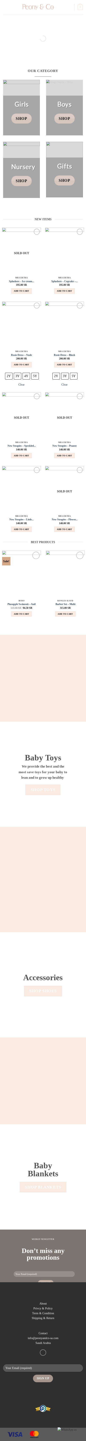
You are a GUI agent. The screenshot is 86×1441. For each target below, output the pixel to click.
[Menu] (5, 7)
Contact (43, 1333)
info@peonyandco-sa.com (43, 1338)
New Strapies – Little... (21, 519)
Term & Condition (43, 1313)
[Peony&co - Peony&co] (37, 7)
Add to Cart (21, 291)
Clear (21, 384)
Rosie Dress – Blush (64, 355)
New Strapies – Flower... (64, 519)
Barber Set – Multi (65, 604)
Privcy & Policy (43, 1308)
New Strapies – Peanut (64, 445)
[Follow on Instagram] (43, 1352)
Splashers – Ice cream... (21, 281)
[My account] (69, 7)
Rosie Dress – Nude (21, 355)
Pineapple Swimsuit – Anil (21, 604)
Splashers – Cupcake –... (64, 281)
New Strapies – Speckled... (22, 445)
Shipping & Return (43, 1318)
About (43, 1303)
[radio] (8, 376)
